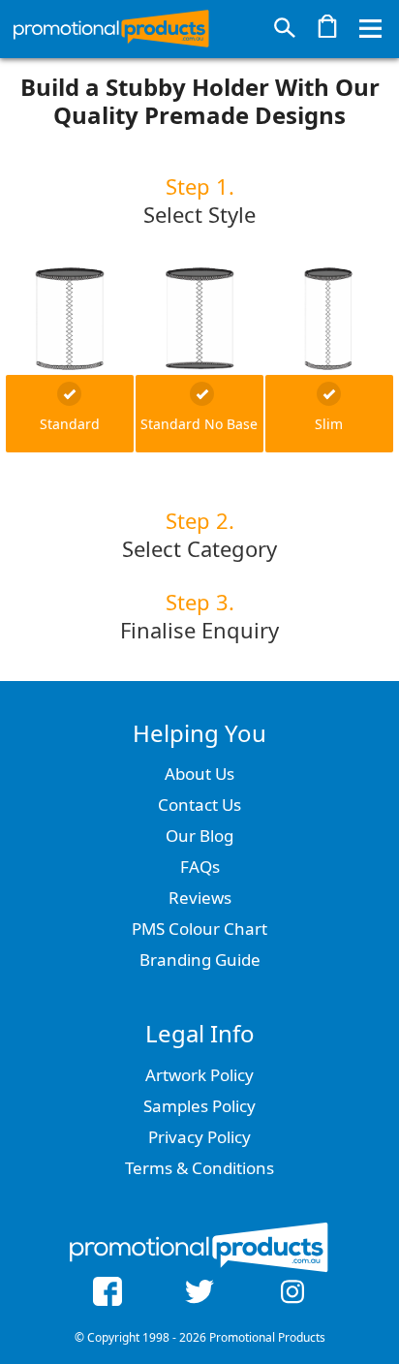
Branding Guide (200, 959)
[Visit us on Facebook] (107, 1294)
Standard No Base (199, 424)
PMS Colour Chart (199, 928)
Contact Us (199, 804)
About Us (199, 773)
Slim (329, 424)
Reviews (200, 897)
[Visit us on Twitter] (199, 1294)
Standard (70, 424)
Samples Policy (199, 1106)
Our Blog (199, 835)
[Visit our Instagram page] (292, 1294)
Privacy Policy (199, 1137)
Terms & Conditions (199, 1168)
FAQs (200, 866)
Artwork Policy (199, 1075)
